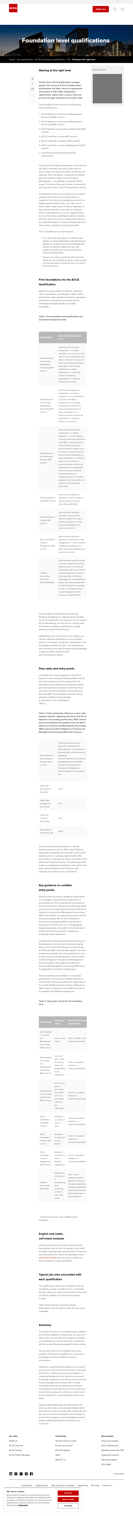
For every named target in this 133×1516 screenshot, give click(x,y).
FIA (68, 59)
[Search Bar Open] (115, 9)
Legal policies (42, 1485)
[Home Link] (119, 1473)
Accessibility (26, 1485)
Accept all (68, 1493)
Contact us (107, 1485)
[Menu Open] (122, 9)
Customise (68, 1506)
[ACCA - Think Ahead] (13, 11)
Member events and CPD (112, 1450)
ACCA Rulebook (62, 1450)
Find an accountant (64, 1445)
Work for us (60, 1459)
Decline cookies (68, 1499)
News (57, 1455)
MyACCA (13, 1441)
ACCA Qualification (110, 1445)
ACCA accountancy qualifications (50, 59)
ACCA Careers (15, 1450)
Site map (95, 1485)
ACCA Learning (16, 1445)
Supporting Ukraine (110, 1455)
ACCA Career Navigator (19, 1455)
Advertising (83, 1485)
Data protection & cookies (63, 1485)
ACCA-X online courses (65, 1441)
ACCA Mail (106, 1464)
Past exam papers (109, 1459)
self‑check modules (47, 1257)
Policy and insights (109, 1441)
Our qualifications (25, 59)
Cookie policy (23, 1505)
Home (12, 59)
